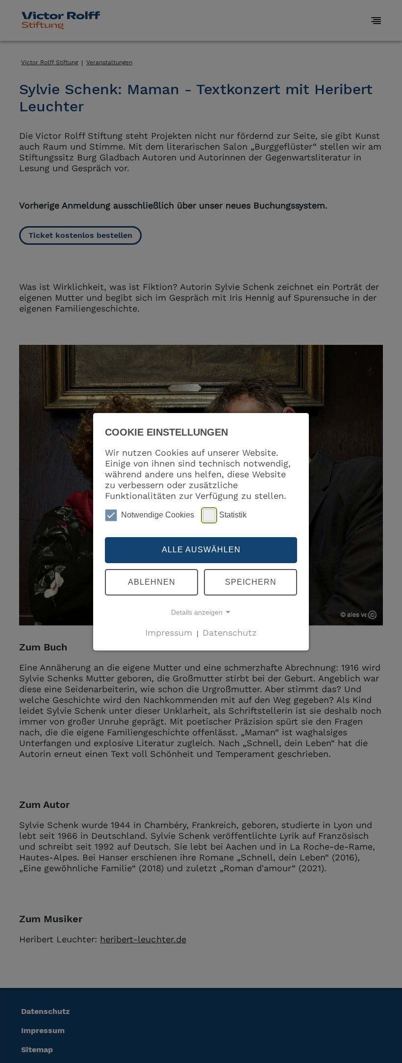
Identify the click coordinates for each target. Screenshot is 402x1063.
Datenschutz (229, 632)
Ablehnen (152, 582)
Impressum (168, 632)
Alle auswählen (201, 549)
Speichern (250, 582)
